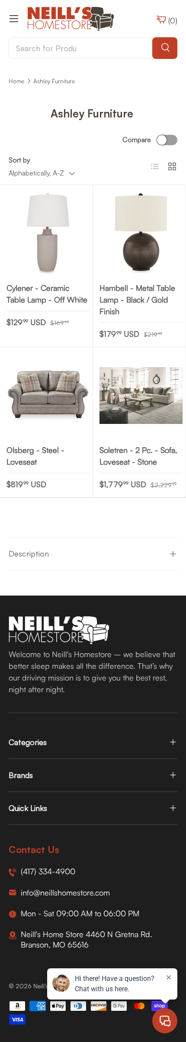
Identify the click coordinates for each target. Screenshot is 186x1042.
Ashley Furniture (54, 81)
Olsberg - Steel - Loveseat (35, 455)
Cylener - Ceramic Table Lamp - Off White (46, 293)
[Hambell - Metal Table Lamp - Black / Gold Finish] (141, 233)
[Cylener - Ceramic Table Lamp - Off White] (48, 233)
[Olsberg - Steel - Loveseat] (48, 395)
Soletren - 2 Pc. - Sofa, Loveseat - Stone (138, 455)
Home (16, 81)
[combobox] (93, 48)
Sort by (19, 160)
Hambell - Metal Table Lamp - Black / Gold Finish (137, 299)
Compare (136, 139)
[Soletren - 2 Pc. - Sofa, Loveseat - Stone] (141, 395)
